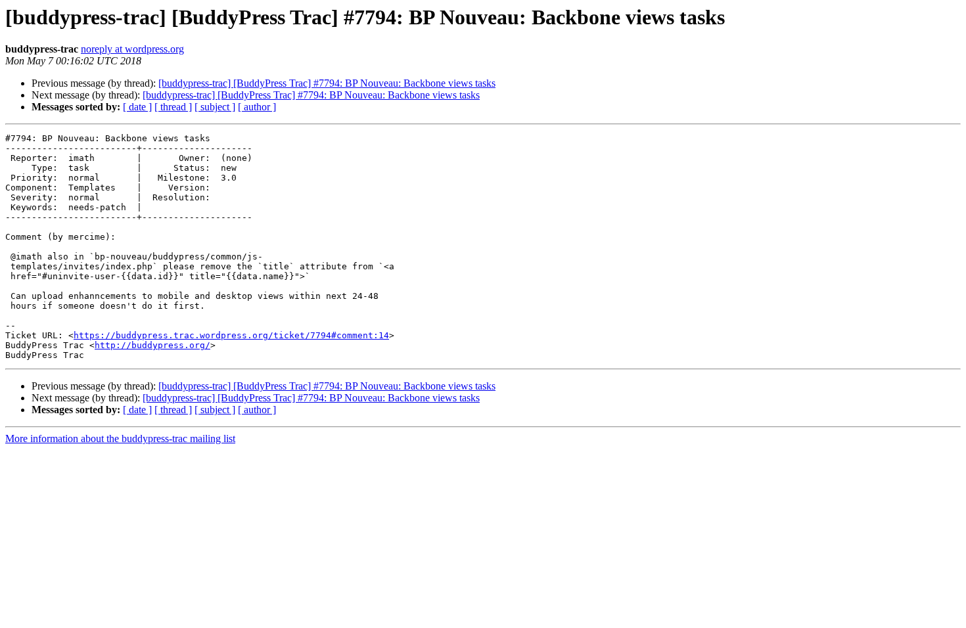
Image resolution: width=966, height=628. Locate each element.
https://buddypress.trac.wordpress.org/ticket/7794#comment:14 (231, 335)
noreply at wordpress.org (132, 49)
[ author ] (257, 106)
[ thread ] (173, 106)
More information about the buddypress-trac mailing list (120, 438)
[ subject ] (215, 106)
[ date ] (137, 106)
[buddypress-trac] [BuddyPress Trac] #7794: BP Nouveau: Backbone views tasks (326, 83)
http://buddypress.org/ (152, 345)
